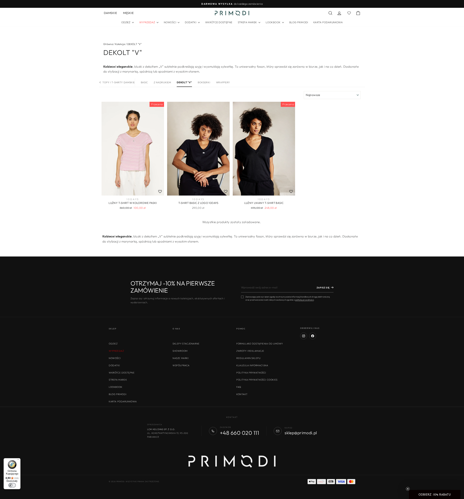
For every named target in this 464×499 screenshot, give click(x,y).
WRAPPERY (223, 82)
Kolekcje (120, 44)
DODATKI (191, 22)
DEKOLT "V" (184, 82)
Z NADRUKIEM (162, 82)
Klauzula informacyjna (252, 365)
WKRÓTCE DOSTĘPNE (218, 22)
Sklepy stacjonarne (186, 343)
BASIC (144, 82)
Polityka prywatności (251, 372)
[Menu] (18, 460)
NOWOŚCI (170, 22)
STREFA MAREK (248, 22)
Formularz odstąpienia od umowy (259, 343)
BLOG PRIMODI (298, 22)
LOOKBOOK (273, 22)
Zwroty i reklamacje (250, 350)
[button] (434, 494)
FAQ (238, 386)
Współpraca (181, 365)
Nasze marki (181, 358)
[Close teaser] (408, 489)
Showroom (180, 350)
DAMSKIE (110, 13)
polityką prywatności (304, 300)
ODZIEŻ (126, 22)
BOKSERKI (204, 82)
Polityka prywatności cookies (256, 379)
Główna (108, 44)
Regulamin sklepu (248, 358)
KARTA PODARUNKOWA (328, 22)
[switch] (12, 485)
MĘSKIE (128, 13)
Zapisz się (323, 287)
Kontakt (241, 394)
